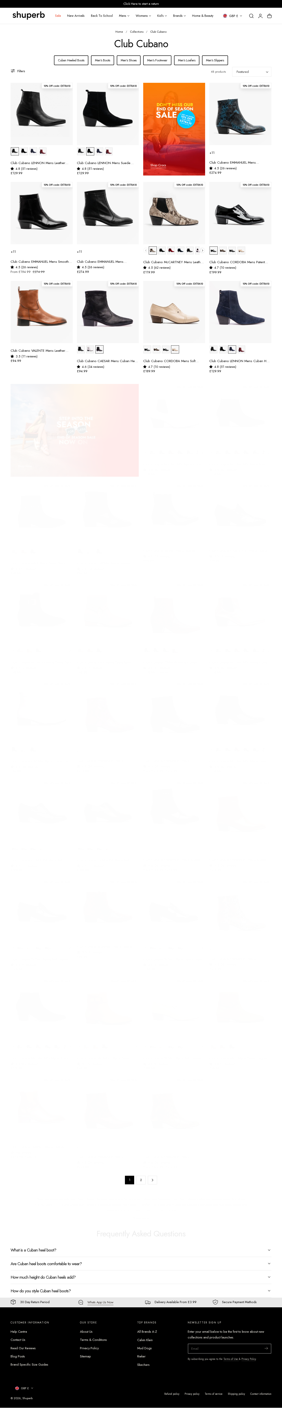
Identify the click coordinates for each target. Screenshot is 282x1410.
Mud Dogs (144, 1348)
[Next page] (152, 1180)
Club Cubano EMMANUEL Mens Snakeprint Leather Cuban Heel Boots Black (170, 756)
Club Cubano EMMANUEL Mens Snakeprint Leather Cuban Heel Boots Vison (104, 261)
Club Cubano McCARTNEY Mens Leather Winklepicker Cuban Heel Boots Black (239, 757)
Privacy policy (192, 1394)
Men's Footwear (157, 60)
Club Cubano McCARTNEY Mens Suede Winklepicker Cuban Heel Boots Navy (40, 1054)
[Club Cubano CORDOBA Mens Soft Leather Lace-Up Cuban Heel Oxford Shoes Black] (42, 807)
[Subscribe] (266, 1348)
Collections (136, 32)
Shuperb (27, 1398)
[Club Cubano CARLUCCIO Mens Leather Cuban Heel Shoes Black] (240, 510)
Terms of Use (231, 1359)
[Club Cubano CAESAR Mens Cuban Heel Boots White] (42, 708)
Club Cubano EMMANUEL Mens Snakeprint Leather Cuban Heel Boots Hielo (236, 955)
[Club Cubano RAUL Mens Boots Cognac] (240, 1005)
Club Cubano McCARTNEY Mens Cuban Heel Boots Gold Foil (239, 658)
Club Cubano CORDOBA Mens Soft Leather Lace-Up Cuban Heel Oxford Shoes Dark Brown (103, 856)
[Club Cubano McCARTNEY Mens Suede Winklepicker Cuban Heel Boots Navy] (42, 1005)
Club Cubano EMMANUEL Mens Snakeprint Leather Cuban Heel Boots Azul (240, 162)
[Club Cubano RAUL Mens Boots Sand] (108, 609)
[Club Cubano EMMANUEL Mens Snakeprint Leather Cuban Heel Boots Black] (174, 708)
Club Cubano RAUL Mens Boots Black (38, 559)
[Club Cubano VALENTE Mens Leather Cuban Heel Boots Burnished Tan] (42, 312)
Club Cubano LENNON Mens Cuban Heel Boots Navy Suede (240, 361)
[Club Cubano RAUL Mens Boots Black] (42, 510)
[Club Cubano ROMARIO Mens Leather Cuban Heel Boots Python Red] (108, 906)
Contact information (260, 1394)
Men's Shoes (129, 60)
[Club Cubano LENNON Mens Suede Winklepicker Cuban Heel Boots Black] (108, 114)
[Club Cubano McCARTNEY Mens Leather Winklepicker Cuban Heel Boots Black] (240, 708)
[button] (251, 16)
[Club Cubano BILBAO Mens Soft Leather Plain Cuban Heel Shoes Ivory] (174, 1005)
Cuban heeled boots (49, 1200)
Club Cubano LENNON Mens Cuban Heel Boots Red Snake (174, 658)
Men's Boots (102, 60)
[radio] (15, 151)
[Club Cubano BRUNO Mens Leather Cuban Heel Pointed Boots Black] (174, 510)
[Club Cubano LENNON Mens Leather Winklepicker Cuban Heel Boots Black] (42, 114)
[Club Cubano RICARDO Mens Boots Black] (42, 609)
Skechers (143, 1364)
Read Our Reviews (23, 1348)
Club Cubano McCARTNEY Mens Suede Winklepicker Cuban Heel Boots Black (239, 460)
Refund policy (171, 1394)
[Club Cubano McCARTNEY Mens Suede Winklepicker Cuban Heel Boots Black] (240, 411)
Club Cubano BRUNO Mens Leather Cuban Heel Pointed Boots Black (169, 546)
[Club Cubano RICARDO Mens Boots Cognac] (108, 1005)
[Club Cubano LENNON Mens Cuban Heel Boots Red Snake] (174, 609)
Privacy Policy (89, 1348)
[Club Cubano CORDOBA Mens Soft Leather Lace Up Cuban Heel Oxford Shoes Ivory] (174, 312)
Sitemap (85, 1356)
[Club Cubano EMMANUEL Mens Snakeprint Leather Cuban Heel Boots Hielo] (240, 906)
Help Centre (19, 1331)
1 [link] (129, 1180)
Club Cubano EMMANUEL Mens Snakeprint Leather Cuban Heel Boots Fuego (104, 1153)
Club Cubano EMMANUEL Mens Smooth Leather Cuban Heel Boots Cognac (238, 855)
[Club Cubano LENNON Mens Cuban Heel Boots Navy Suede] (240, 312)
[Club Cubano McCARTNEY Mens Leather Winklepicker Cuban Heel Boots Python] (174, 213)
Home (119, 32)
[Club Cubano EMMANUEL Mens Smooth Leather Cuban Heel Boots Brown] (174, 807)
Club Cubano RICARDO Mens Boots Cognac (103, 1054)
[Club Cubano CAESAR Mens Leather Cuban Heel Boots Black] (108, 510)
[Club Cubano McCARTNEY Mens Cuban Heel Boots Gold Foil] (240, 609)
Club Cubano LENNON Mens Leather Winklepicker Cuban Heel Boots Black (38, 163)
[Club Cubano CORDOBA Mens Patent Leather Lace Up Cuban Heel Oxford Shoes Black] (240, 213)
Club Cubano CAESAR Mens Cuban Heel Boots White (41, 757)
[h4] (174, 129)
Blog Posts (18, 1356)
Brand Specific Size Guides (29, 1364)
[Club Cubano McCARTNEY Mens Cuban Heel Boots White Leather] (174, 411)
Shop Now (25, 462)
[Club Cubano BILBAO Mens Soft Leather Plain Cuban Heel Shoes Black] (42, 906)
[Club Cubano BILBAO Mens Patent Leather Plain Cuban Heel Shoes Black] (174, 906)
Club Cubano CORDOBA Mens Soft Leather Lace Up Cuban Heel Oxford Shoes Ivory (170, 361)
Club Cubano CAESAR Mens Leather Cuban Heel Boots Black (103, 559)
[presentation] (202, 250)
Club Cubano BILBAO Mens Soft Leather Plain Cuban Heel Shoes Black (40, 955)
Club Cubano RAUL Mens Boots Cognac (238, 1054)
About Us (86, 1331)
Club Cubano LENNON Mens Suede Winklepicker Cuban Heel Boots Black (104, 163)
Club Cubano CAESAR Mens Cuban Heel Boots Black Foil (107, 361)
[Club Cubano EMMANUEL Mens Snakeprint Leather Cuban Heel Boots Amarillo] (174, 1104)
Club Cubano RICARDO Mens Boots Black (41, 658)
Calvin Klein (145, 1340)
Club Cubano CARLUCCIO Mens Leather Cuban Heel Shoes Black (239, 546)
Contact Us (18, 1340)
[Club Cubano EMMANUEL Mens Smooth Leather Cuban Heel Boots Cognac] (240, 807)
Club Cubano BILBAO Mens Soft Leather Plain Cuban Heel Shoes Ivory (172, 1054)
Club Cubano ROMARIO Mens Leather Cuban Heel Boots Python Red (105, 942)
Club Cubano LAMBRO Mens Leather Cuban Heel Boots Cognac (38, 1143)
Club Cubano (158, 32)
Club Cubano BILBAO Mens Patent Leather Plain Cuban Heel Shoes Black (174, 955)
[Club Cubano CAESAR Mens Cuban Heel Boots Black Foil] (108, 312)
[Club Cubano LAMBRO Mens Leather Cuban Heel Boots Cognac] (42, 1104)
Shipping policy (236, 1394)
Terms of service (214, 1394)
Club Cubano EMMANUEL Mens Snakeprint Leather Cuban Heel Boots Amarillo (170, 1153)
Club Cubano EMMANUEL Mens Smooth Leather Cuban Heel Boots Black (40, 261)
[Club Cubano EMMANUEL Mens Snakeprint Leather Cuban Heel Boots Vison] (108, 213)
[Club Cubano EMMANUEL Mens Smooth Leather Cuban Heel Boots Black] (42, 213)
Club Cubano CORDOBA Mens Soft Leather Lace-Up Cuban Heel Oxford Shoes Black (37, 856)
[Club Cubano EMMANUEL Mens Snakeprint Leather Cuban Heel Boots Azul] (240, 114)
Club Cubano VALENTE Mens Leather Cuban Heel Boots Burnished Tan (38, 350)
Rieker (141, 1356)
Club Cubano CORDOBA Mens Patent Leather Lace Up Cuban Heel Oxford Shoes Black (237, 262)
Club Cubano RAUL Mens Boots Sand (104, 658)
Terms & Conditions (93, 1340)
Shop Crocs (158, 165)
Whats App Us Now (100, 1302)
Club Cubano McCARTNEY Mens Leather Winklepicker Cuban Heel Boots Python (173, 262)
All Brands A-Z (147, 1331)
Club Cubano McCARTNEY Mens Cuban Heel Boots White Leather (173, 460)
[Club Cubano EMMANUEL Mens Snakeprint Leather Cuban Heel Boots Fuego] (108, 1104)
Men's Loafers (186, 60)
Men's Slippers (215, 60)
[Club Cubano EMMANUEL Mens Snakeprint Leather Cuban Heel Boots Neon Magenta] (108, 708)
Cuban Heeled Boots (71, 60)
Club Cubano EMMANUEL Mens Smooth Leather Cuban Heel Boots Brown (172, 855)
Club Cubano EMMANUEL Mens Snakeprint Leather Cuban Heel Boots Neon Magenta (104, 756)
